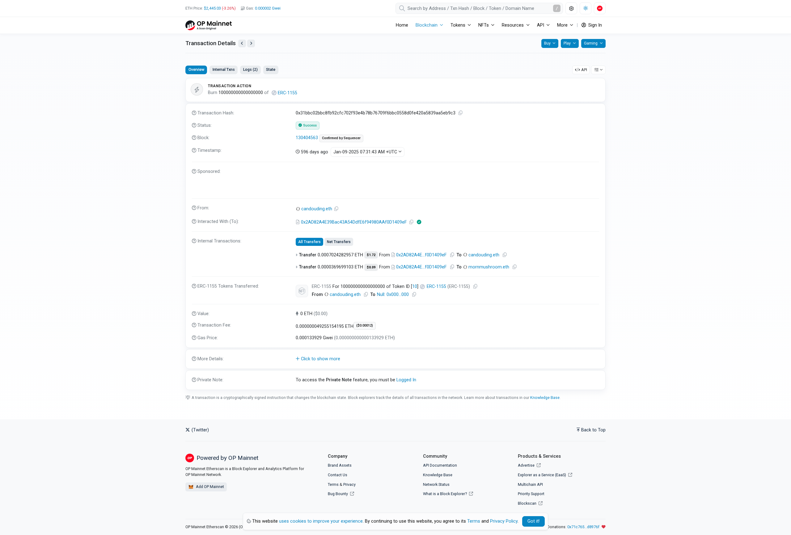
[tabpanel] (395, 234)
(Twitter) (199, 430)
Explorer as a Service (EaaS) (542, 475)
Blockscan (527, 503)
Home (402, 25)
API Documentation (440, 465)
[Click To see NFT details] (302, 291)
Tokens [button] (457, 25)
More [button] (562, 25)
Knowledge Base (545, 397)
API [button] (540, 25)
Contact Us (337, 475)
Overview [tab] (196, 69)
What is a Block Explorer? (445, 493)
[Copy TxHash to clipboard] (460, 113)
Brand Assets (340, 465)
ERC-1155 (287, 93)
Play (567, 43)
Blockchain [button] (427, 25)
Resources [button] (513, 25)
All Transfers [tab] (309, 242)
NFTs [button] (483, 25)
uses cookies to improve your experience (321, 521)
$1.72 (371, 255)
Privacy (349, 484)
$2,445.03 (212, 8)
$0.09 (371, 267)
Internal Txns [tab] (224, 69)
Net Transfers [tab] (339, 242)
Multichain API (530, 484)
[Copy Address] (336, 209)
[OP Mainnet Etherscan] (208, 25)
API (584, 69)
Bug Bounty (338, 493)
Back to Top (593, 430)
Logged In (406, 380)
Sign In (594, 25)
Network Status (436, 484)
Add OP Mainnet (209, 486)
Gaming (591, 43)
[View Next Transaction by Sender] (251, 43)
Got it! (533, 521)
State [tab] (270, 69)
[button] (395, 359)
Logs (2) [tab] (250, 69)
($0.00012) (364, 325)
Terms (333, 484)
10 (414, 286)
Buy (547, 43)
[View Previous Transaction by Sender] (242, 43)
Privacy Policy (504, 521)
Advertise (526, 465)
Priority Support (531, 493)
